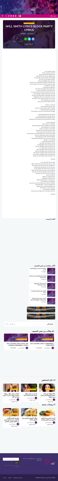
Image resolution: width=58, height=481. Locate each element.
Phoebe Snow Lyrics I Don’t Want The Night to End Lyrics (38, 299)
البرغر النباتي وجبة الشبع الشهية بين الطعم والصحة (48, 419)
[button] (6, 16)
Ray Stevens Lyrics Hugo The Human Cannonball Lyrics (17, 344)
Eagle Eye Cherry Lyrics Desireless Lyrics (40, 284)
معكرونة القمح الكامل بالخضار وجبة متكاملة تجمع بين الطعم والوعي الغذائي (11, 419)
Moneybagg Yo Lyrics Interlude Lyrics (38, 269)
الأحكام (10, 477)
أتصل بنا (5, 477)
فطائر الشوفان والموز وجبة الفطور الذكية (29, 419)
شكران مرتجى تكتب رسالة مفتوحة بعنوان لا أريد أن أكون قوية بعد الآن (11, 395)
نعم (11, 324)
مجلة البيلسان (48, 477)
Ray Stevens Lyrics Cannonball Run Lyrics (42, 344)
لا (7, 324)
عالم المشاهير (47, 380)
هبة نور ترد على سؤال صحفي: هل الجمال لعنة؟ (30, 394)
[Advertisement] (29, 59)
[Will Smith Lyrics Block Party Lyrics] (33, 39)
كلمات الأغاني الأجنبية (28, 23)
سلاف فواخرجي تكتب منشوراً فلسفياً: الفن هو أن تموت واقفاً (47, 395)
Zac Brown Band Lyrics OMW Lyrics (38, 291)
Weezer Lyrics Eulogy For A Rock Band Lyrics (37, 276)
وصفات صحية (47, 404)
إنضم (16, 462)
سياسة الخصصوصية (18, 477)
